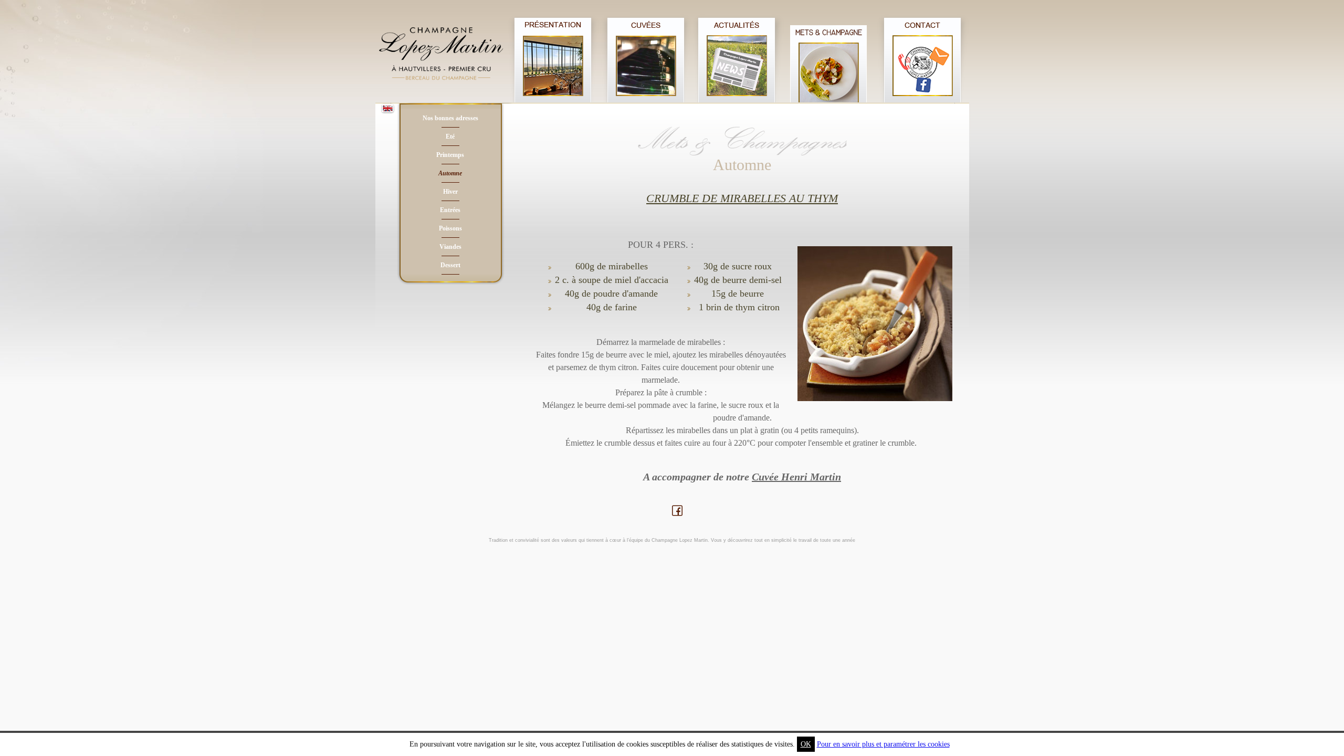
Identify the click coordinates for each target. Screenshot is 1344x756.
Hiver (450, 191)
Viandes (450, 246)
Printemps (450, 155)
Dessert (450, 265)
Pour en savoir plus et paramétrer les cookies (883, 744)
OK (806, 744)
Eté (450, 136)
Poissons (450, 228)
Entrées (450, 210)
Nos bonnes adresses (450, 118)
